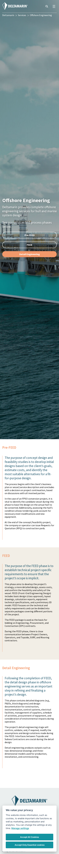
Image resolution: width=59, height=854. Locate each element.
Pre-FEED (30, 235)
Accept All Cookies (29, 837)
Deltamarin (8, 15)
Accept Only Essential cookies (29, 845)
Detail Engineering (29, 254)
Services (22, 15)
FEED (29, 244)
